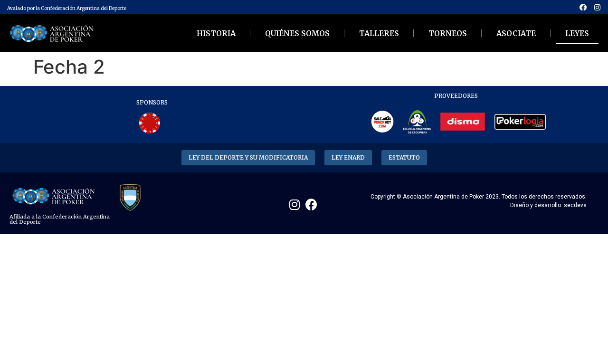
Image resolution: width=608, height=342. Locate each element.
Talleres (379, 33)
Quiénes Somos (297, 33)
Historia (216, 33)
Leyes (577, 33)
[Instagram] (597, 7)
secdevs (575, 205)
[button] (248, 157)
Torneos (447, 33)
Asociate (516, 33)
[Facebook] (583, 7)
